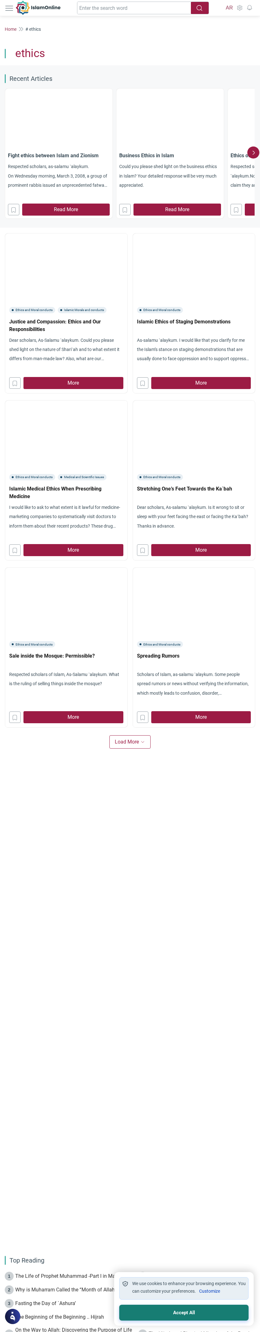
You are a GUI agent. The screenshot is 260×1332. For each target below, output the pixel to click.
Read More (66, 209)
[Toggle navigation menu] (9, 8)
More (73, 383)
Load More (127, 742)
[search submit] (200, 8)
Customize (209, 1291)
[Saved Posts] (249, 8)
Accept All (184, 1313)
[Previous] (7, 152)
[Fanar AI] (13, 1316)
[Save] (13, 209)
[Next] (253, 152)
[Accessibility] (239, 8)
